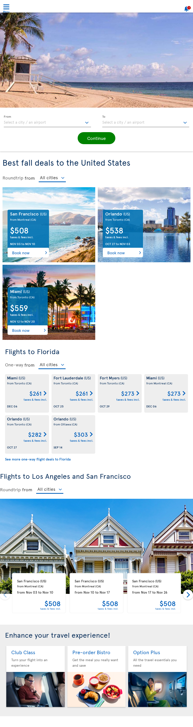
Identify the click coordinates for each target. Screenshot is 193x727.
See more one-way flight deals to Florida (38, 459)
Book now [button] (21, 252)
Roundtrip (13, 177)
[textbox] (47, 121)
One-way (14, 364)
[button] (96, 138)
